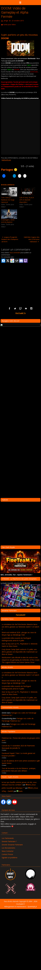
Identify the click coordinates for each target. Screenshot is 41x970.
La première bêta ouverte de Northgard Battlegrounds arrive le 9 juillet (16, 638)
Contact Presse (7, 853)
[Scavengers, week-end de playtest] (9, 213)
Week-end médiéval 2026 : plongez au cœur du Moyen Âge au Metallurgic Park (19, 632)
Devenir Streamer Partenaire (12, 844)
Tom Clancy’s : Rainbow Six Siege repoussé (7, 198)
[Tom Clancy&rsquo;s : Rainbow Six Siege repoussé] (9, 190)
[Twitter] (9, 800)
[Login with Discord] (21, 260)
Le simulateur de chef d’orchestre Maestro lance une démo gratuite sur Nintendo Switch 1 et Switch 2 (20, 625)
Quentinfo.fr (32, 905)
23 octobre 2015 (18, 20)
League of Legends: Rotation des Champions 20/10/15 (9, 238)
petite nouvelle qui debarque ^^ (13, 787)
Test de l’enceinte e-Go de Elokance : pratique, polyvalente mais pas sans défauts (19, 768)
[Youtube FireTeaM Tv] (26, 307)
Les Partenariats (8, 837)
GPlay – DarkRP (7, 790)
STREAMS (26, 582)
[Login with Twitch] (26, 260)
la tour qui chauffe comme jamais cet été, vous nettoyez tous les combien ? (19, 782)
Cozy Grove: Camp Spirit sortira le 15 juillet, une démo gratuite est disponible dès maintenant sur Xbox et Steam (19, 650)
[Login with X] (8, 260)
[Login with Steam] (17, 260)
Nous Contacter (7, 850)
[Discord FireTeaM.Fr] (31, 307)
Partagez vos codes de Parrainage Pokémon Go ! (17, 718)
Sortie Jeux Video (9, 24)
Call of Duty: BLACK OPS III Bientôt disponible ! (26, 198)
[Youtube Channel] (14, 800)
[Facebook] (3, 800)
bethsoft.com (6, 159)
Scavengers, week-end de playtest (8, 220)
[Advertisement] (20, 280)
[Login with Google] (12, 260)
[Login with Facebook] (3, 260)
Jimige (6, 20)
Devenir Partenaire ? (9, 840)
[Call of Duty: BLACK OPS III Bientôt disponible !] (27, 190)
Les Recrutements (8, 847)
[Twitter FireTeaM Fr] (15, 307)
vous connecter (15, 251)
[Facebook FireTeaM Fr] (9, 307)
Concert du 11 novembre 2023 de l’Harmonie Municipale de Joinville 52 (18, 745)
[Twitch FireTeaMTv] (20, 307)
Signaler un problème (9, 856)
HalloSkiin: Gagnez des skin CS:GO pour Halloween (32, 238)
